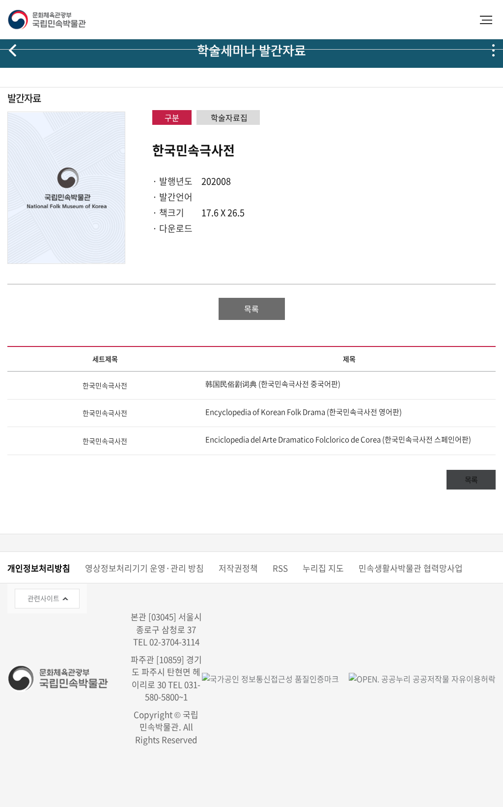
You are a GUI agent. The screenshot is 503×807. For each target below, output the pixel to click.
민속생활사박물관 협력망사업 (411, 568)
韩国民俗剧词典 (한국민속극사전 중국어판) (272, 383)
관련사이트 (43, 598)
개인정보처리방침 (38, 568)
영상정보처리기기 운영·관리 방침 (144, 568)
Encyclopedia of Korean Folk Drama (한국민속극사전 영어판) (303, 411)
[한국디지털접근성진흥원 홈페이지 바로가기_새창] (270, 678)
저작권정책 (238, 568)
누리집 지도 (323, 568)
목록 (251, 309)
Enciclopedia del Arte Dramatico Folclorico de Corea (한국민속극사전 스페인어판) (338, 439)
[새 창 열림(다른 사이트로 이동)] (417, 678)
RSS (280, 568)
